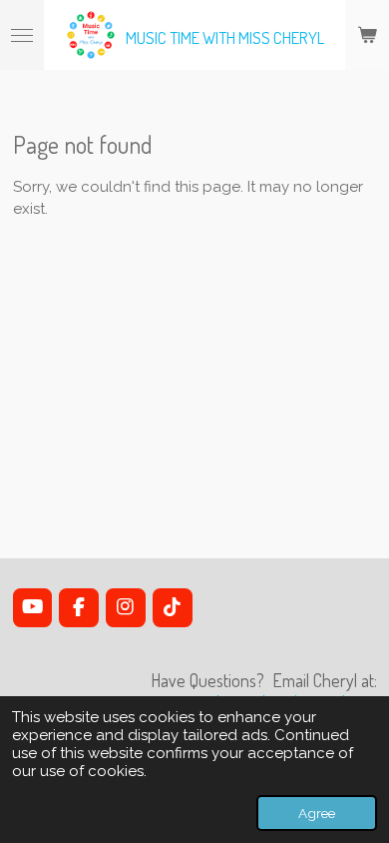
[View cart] (367, 35)
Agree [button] (316, 813)
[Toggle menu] (22, 35)
